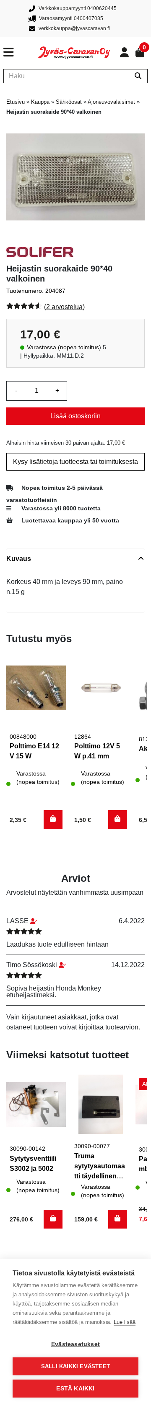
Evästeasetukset (75, 1344)
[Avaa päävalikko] (20, 52)
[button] (53, 819)
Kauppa (40, 102)
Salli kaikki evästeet (75, 1366)
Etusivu (15, 102)
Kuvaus (18, 558)
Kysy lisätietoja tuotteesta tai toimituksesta (75, 461)
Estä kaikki (75, 1388)
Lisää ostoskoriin (75, 416)
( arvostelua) (64, 306)
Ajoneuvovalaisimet (111, 102)
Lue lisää (124, 1322)
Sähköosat (69, 102)
